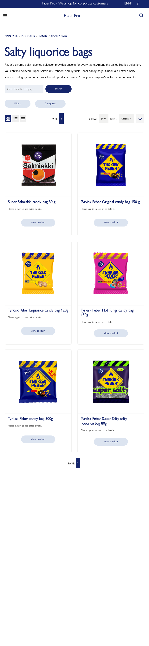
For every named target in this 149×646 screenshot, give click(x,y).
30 (102, 118)
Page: (55, 118)
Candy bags (59, 35)
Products (28, 35)
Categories (50, 103)
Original (125, 118)
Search (58, 88)
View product (38, 222)
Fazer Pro (72, 15)
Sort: (113, 118)
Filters (17, 103)
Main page (11, 35)
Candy (43, 35)
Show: (93, 118)
